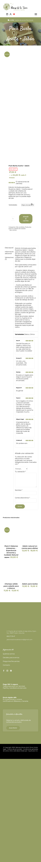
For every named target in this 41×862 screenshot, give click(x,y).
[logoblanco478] (14, 611)
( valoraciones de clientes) (22, 182)
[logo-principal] (15, 4)
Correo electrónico (22, 498)
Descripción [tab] (8, 248)
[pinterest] (11, 671)
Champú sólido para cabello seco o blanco (11, 586)
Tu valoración (20, 472)
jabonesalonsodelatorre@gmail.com (19, 639)
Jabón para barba (30, 584)
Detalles (11, 537)
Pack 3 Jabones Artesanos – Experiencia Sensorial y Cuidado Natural (11, 550)
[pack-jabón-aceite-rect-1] (20, 103)
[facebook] (4, 671)
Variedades (13, 205)
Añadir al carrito (26, 219)
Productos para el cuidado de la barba (20, 227)
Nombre (18, 490)
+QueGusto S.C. (33, 751)
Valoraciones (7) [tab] (8, 258)
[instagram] (7, 671)
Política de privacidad (14, 749)
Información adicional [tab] (8, 252)
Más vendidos (20, 227)
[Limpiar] (31, 204)
